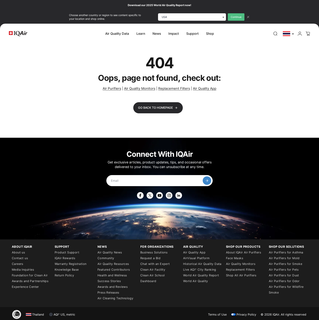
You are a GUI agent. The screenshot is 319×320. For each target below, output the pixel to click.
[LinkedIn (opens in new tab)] (178, 195)
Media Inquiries (23, 269)
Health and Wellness (112, 275)
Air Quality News (109, 252)
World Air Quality (195, 281)
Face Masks (234, 258)
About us (18, 252)
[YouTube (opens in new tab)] (159, 195)
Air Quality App (204, 88)
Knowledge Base (67, 269)
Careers (17, 264)
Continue (236, 16)
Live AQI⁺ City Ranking (199, 269)
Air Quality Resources (113, 264)
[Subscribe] (207, 180)
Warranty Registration (70, 264)
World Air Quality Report (201, 275)
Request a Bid (150, 258)
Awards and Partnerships (30, 281)
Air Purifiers (112, 88)
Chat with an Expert (155, 264)
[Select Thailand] (288, 33)
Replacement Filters (174, 88)
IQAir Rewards (65, 258)
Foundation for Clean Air (30, 275)
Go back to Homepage (155, 107)
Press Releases (108, 292)
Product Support (67, 252)
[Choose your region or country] (288, 33)
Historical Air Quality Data (202, 264)
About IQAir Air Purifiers (243, 252)
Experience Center (25, 287)
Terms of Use (217, 314)
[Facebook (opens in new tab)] (140, 195)
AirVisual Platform (196, 258)
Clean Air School (152, 275)
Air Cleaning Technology (115, 298)
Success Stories (109, 281)
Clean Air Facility (152, 269)
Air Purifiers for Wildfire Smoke (286, 289)
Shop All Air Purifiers (241, 275)
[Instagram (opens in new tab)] (169, 195)
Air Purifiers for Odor (284, 281)
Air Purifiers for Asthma (286, 252)
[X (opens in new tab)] (150, 195)
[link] (275, 34)
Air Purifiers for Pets (284, 269)
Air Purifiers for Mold (284, 258)
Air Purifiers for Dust (284, 275)
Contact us (20, 258)
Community (105, 258)
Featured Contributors (113, 269)
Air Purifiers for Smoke (285, 264)
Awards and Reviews (112, 287)
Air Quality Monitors (139, 88)
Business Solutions (153, 252)
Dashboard (148, 281)
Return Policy (64, 275)
